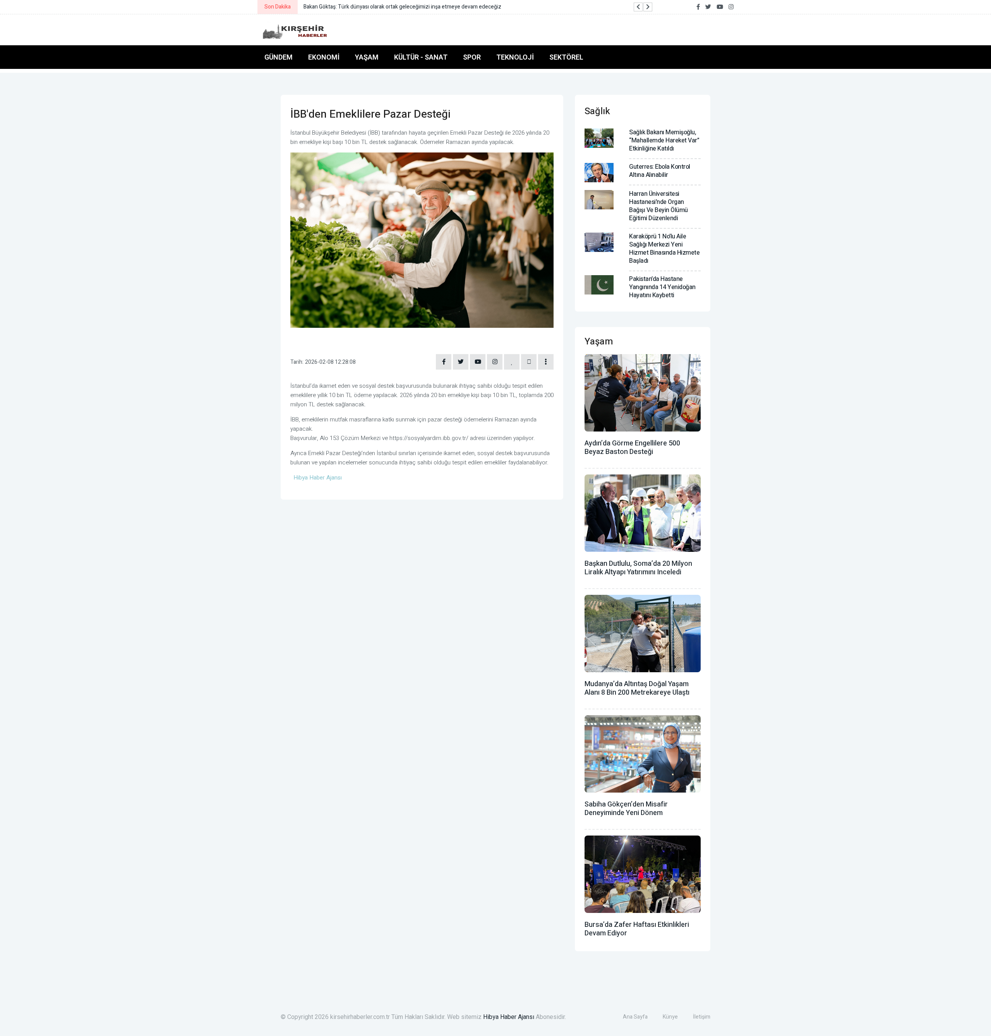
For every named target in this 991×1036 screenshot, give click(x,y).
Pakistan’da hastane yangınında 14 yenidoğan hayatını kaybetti (662, 287)
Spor (472, 57)
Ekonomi (323, 57)
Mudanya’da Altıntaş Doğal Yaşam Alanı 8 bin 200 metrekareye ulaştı (637, 688)
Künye (670, 1017)
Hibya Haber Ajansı (508, 1017)
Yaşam (367, 57)
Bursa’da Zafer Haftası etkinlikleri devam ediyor (637, 929)
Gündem (278, 57)
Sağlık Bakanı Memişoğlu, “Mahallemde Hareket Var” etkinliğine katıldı (664, 140)
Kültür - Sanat (420, 57)
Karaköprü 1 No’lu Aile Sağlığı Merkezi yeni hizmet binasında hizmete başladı (664, 248)
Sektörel (566, 57)
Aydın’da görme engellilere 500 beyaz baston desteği (632, 447)
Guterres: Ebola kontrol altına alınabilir (659, 171)
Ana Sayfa (635, 1017)
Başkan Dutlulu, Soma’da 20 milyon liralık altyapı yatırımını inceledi (638, 567)
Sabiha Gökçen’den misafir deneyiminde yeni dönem (626, 808)
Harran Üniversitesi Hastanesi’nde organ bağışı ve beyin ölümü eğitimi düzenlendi (658, 206)
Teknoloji (515, 57)
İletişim (701, 1017)
